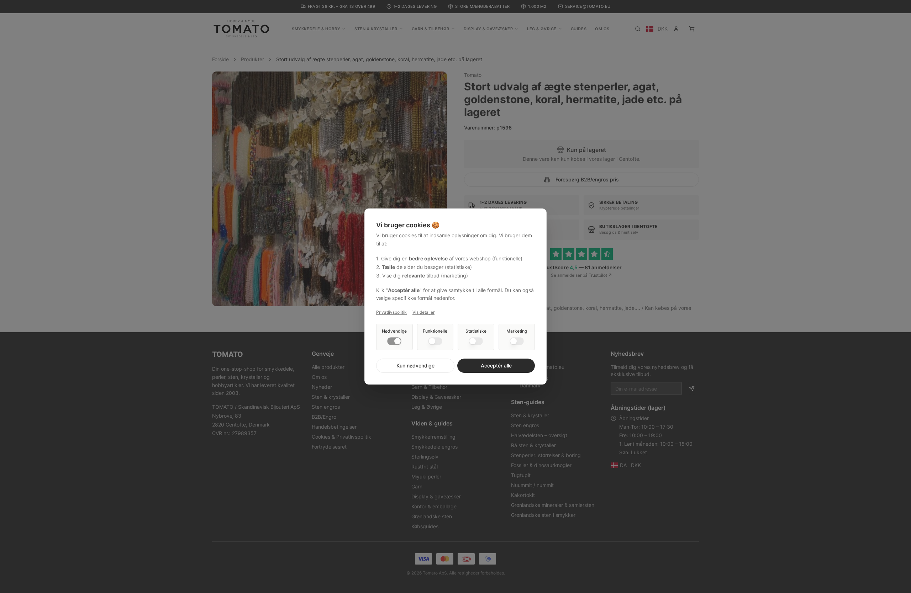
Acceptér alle (496, 365)
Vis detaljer (423, 312)
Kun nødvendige (415, 365)
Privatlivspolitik (391, 312)
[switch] (394, 341)
